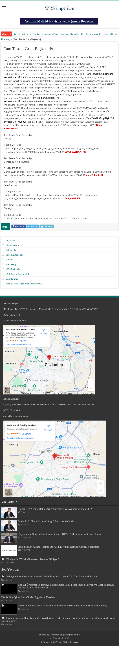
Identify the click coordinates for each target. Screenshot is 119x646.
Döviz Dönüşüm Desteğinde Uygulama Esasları (28, 597)
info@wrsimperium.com (14, 320)
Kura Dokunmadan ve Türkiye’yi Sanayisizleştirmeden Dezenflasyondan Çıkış (62, 605)
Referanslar (11, 250)
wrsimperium (56, 634)
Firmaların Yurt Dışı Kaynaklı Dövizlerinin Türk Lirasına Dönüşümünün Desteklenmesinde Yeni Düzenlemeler (58, 619)
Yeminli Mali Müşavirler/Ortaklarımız (24, 283)
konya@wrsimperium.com (16, 416)
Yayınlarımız (12, 279)
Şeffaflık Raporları (14, 255)
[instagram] (68, 638)
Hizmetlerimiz (12, 245)
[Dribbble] (62, 638)
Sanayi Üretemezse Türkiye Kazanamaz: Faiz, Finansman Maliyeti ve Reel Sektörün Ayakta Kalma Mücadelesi (66, 586)
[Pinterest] (59, 638)
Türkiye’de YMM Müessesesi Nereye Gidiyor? (32, 559)
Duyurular (10, 240)
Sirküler (9, 259)
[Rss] (50, 638)
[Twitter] (56, 638)
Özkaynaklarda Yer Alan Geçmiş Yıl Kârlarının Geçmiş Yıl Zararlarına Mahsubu (51, 576)
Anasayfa (7, 39)
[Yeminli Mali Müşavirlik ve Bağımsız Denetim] (59, 20)
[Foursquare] (65, 638)
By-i (79, 634)
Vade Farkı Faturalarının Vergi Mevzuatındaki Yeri (46, 521)
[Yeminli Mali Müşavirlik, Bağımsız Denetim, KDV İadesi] (59, 7)
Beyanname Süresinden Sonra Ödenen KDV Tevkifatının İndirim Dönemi (59, 534)
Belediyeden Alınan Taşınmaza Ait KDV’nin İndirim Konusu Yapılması (58, 546)
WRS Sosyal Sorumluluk (17, 274)
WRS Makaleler (13, 269)
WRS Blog (11, 264)
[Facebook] (53, 638)
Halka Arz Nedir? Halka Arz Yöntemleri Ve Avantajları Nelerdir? (55, 508)
